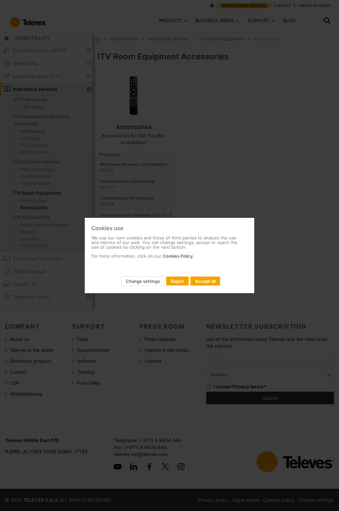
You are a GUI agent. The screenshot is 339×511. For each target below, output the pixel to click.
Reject (177, 281)
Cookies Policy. (178, 256)
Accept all (205, 281)
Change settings (143, 281)
